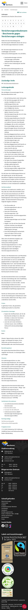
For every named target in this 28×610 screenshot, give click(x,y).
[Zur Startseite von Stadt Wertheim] (7, 3)
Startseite (6, 9)
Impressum (11, 604)
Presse (3, 519)
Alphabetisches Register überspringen (11, 16)
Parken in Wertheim (10, 513)
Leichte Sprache (5, 606)
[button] (23, 3)
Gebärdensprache (14, 606)
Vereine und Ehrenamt (6, 515)
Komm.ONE (4, 602)
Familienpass (4, 508)
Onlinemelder (4, 503)
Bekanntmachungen (6, 501)
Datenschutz (4, 604)
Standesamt (4, 510)
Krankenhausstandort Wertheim (9, 506)
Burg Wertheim (5, 517)
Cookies (8, 608)
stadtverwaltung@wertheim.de (12, 457)
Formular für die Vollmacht (11, 410)
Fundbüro (3, 505)
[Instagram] (6, 525)
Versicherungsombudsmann (11, 83)
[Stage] (10, 526)
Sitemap (3, 608)
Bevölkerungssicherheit (7, 512)
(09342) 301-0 (8, 459)
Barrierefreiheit (18, 604)
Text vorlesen (23, 12)
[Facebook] (2, 525)
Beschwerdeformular (10, 408)
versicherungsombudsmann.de (12, 193)
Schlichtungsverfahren (10, 412)
